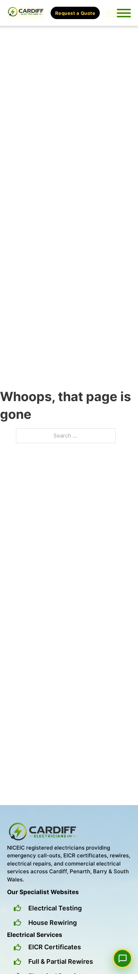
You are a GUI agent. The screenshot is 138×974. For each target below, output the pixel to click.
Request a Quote (75, 13)
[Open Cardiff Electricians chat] (122, 958)
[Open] (124, 13)
